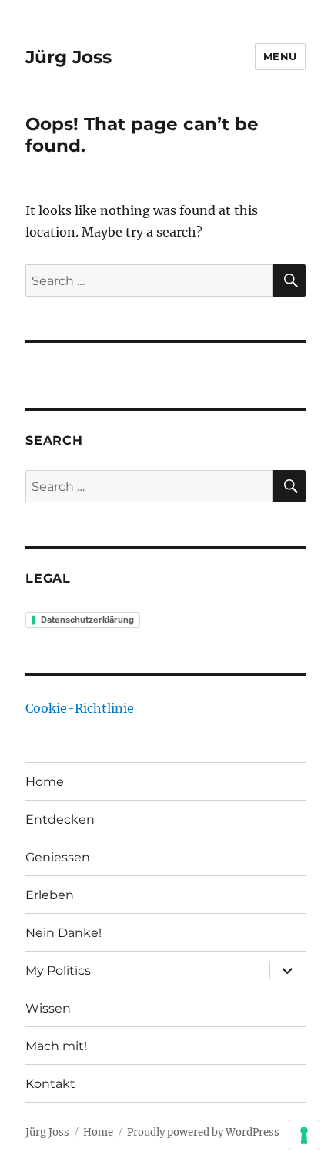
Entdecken (60, 819)
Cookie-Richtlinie (79, 708)
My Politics (58, 970)
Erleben (49, 895)
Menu (280, 56)
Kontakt (50, 1083)
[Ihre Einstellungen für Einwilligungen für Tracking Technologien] (304, 1135)
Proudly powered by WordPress (203, 1132)
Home (44, 781)
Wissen (48, 1008)
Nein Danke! (63, 932)
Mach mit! (56, 1046)
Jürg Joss (68, 57)
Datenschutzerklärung (87, 619)
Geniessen (57, 857)
